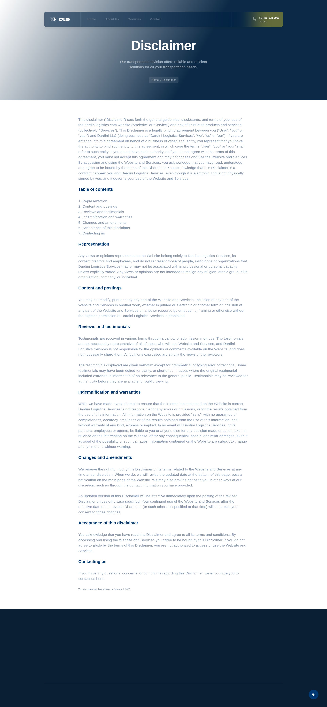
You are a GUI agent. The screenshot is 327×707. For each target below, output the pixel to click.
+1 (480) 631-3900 (269, 17)
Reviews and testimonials (103, 212)
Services (134, 19)
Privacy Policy (253, 660)
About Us (112, 19)
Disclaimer (251, 652)
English (257, 698)
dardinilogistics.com (100, 125)
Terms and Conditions (258, 667)
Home (91, 19)
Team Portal (252, 644)
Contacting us (93, 233)
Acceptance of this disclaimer (106, 228)
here (100, 579)
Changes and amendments (104, 222)
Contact (156, 19)
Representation (94, 201)
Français (277, 698)
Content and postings (99, 206)
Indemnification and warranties (107, 217)
